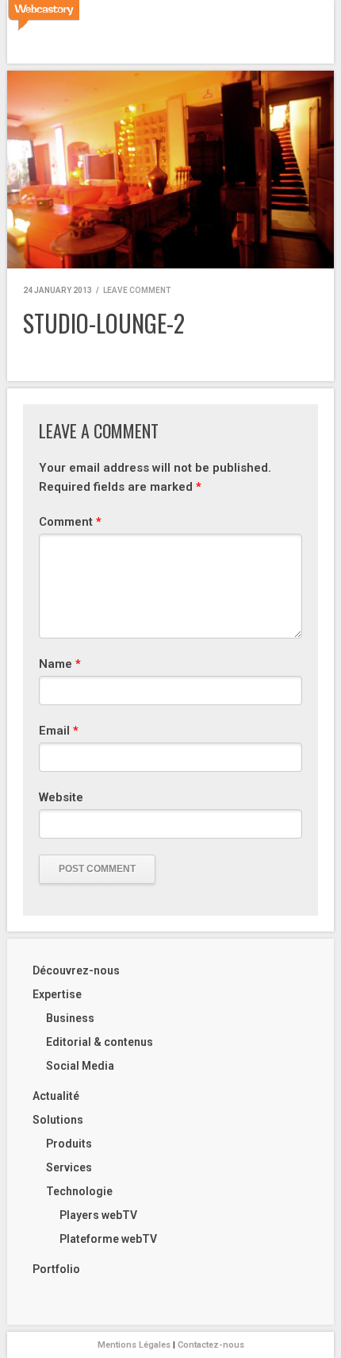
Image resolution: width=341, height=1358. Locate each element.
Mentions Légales (134, 1345)
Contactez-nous (211, 1345)
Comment (70, 522)
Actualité (56, 1096)
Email (59, 730)
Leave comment (136, 290)
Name (60, 664)
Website (61, 797)
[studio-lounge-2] (170, 169)
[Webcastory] (43, 16)
